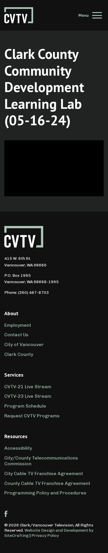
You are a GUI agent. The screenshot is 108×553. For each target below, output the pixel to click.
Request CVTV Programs (32, 416)
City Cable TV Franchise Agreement (43, 473)
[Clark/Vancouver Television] (18, 15)
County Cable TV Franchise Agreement (47, 483)
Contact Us (16, 334)
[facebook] (6, 514)
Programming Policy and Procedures (45, 493)
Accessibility (18, 448)
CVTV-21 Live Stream (27, 386)
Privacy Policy (45, 535)
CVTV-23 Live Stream (27, 396)
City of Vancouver (24, 344)
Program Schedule (25, 406)
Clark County (18, 354)
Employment (17, 325)
